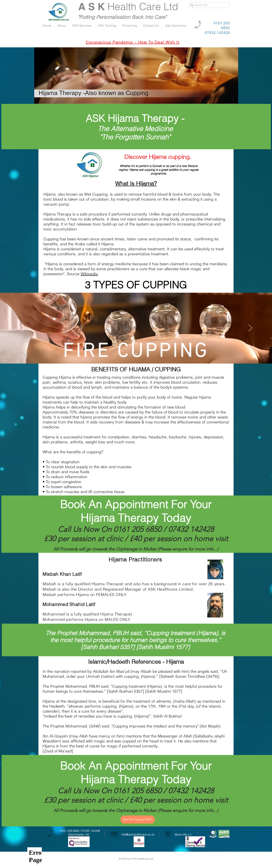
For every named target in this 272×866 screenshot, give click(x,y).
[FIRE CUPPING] (139, 353)
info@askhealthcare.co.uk (138, 834)
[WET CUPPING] (132, 353)
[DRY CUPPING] (136, 353)
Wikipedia (89, 273)
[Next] (250, 328)
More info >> (183, 834)
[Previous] (21, 328)
